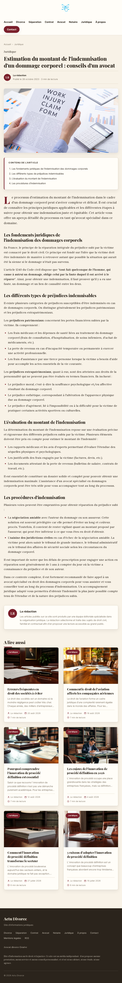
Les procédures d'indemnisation (29, 183)
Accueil (8, 21)
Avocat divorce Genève (15, 947)
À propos (100, 21)
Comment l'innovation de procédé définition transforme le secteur (23, 856)
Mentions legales (12, 938)
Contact (11, 29)
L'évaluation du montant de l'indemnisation (34, 178)
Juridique (86, 21)
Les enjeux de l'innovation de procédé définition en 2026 (87, 771)
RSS (27, 938)
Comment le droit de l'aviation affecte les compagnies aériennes (90, 691)
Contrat (49, 21)
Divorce (20, 21)
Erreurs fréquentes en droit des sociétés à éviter (25, 691)
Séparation (35, 21)
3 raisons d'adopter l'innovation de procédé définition (89, 854)
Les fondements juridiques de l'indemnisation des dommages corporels (50, 168)
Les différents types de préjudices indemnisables (38, 173)
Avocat (61, 21)
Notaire (73, 21)
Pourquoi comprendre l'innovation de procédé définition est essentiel (24, 773)
